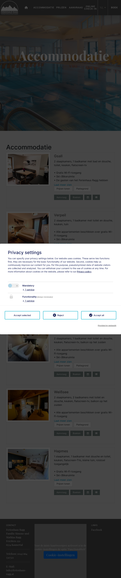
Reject (60, 315)
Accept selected (22, 315)
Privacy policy (84, 271)
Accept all (99, 315)
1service (28, 289)
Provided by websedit (107, 325)
